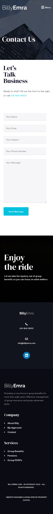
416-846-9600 (19, 95)
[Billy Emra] (14, 8)
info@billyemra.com (26, 343)
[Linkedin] (26, 355)
